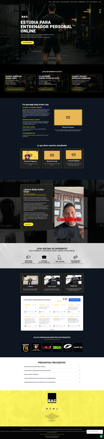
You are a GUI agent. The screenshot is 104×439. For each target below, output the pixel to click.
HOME (50, 1)
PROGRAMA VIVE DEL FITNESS (52, 417)
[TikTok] (57, 408)
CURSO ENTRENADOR (65, 1)
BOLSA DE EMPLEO (93, 1)
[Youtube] (53, 408)
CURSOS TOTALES (55, 1)
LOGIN (99, 1)
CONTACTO (52, 421)
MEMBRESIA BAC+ (81, 1)
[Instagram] (50, 408)
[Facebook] (47, 408)
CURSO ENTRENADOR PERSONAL (52, 415)
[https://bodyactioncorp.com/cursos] (52, 398)
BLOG (87, 1)
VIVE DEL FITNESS (73, 1)
